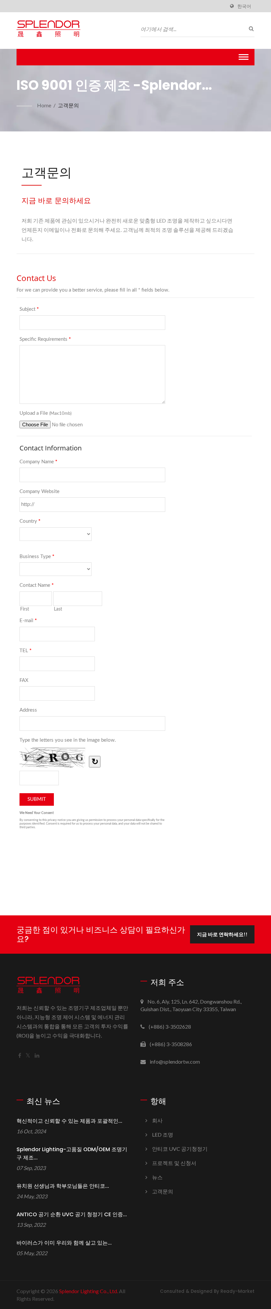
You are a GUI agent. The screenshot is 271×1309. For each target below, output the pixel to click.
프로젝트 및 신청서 (174, 1163)
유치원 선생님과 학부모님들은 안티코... (63, 1186)
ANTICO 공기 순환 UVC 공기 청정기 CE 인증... (72, 1214)
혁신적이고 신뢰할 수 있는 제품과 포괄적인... (69, 1121)
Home (44, 105)
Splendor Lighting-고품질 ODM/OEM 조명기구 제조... (72, 1153)
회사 (157, 1120)
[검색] (249, 28)
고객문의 (68, 105)
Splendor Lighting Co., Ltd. (88, 1291)
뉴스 (157, 1177)
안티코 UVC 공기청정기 (180, 1149)
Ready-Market (237, 1291)
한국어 (244, 6)
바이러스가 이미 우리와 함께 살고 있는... (64, 1243)
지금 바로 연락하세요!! (222, 934)
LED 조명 (162, 1134)
